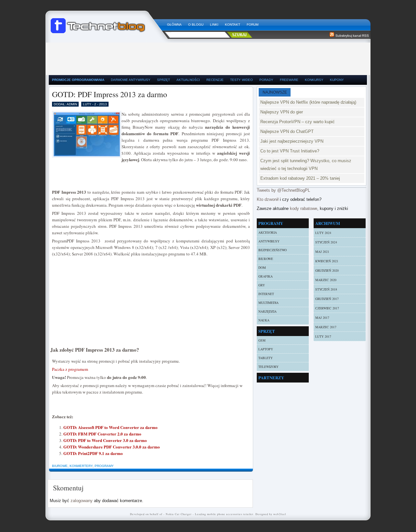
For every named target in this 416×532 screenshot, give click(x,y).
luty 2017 (323, 336)
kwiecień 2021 (326, 261)
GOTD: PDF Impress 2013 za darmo (109, 94)
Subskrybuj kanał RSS (352, 35)
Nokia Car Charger (179, 514)
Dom (262, 267)
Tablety (265, 358)
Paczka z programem (70, 369)
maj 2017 (322, 317)
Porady (266, 80)
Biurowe (60, 466)
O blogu (195, 24)
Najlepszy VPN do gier (281, 112)
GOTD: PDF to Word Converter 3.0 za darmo (105, 440)
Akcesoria (267, 232)
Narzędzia (267, 311)
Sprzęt (163, 80)
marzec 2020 (325, 280)
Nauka (263, 320)
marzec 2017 (325, 327)
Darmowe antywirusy (130, 80)
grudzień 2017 (327, 298)
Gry (261, 285)
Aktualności (188, 80)
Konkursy (314, 80)
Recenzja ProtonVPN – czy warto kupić (297, 121)
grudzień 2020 (327, 270)
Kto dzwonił (268, 199)
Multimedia (268, 302)
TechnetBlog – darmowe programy (106, 23)
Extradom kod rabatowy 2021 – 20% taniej (300, 178)
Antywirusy (269, 241)
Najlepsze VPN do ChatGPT (287, 131)
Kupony (337, 80)
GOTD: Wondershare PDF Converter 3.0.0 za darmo (111, 447)
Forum (252, 24)
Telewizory (268, 366)
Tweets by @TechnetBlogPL (283, 190)
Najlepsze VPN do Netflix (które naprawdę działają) (308, 102)
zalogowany (82, 500)
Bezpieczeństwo (272, 250)
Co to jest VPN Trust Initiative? (289, 151)
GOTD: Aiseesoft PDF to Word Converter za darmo (110, 427)
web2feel (279, 514)
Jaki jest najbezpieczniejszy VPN (291, 141)
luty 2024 (323, 232)
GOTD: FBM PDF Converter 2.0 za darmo (102, 434)
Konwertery (81, 466)
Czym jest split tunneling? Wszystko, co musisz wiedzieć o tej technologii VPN (305, 164)
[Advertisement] (208, 57)
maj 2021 (322, 251)
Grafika (265, 276)
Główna (174, 24)
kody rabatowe (303, 208)
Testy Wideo (241, 80)
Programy (104, 466)
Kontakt (232, 24)
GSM (262, 340)
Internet (266, 294)
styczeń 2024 (326, 242)
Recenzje (215, 80)
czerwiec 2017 (327, 308)
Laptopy (265, 349)
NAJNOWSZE (275, 92)
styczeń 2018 (326, 289)
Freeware (289, 80)
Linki (214, 24)
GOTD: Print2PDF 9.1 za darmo (93, 453)
